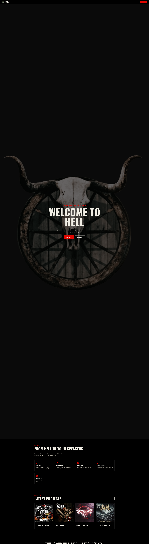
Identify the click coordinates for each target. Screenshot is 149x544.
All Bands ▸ (110, 499)
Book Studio (143, 2)
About (79, 2)
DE (139, 2)
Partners (71, 2)
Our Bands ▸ (80, 237)
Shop (86, 2)
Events (68, 2)
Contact (82, 2)
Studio (60, 2)
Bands (64, 2)
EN (137, 2)
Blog (75, 2)
